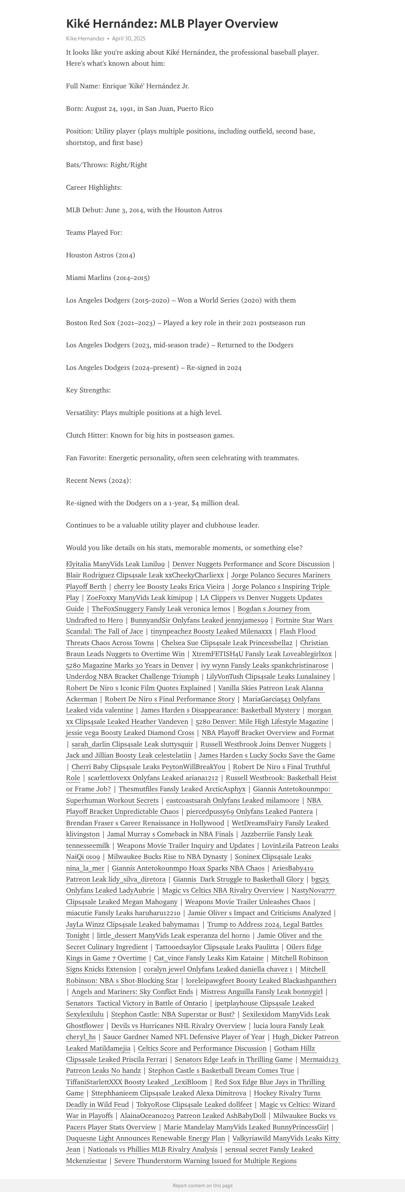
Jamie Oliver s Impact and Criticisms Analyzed (259, 912)
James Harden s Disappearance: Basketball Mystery (220, 710)
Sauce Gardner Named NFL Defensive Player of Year (184, 1036)
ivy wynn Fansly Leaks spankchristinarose (265, 665)
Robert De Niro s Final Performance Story (170, 699)
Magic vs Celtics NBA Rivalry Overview (223, 890)
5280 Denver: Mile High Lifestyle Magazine (262, 721)
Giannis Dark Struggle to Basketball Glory (238, 879)
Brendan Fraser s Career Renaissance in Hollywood (145, 823)
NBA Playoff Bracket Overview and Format (268, 732)
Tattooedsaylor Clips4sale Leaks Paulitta (217, 947)
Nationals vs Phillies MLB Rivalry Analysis (153, 1149)
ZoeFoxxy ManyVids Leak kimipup (140, 597)
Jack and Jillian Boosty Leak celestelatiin (128, 755)
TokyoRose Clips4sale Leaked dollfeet (194, 1104)
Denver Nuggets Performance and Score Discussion (251, 564)
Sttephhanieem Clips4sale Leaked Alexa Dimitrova (168, 1093)
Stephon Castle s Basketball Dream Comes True (221, 1070)
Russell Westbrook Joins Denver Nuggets (263, 744)
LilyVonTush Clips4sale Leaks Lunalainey (268, 676)
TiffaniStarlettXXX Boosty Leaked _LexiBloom (136, 1082)
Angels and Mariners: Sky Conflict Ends (132, 991)
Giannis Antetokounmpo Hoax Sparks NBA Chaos (188, 868)
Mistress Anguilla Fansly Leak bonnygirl (262, 991)
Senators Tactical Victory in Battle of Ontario (136, 1003)
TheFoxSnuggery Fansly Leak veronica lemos (161, 608)
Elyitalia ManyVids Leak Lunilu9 (115, 564)
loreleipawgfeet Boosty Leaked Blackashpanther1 (261, 980)
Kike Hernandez (85, 38)
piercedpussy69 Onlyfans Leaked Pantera (249, 811)
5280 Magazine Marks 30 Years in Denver (129, 665)
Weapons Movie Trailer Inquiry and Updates (185, 845)
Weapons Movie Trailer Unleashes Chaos (247, 901)
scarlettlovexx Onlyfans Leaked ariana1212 (153, 777)
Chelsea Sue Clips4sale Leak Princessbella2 (227, 642)
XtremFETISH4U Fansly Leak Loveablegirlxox (262, 653)
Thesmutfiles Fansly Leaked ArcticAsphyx (182, 789)
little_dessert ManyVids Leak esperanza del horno (173, 935)
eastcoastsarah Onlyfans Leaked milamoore (232, 800)
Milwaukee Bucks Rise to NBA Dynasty (167, 856)
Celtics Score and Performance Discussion (202, 1048)
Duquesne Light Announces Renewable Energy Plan (145, 1138)
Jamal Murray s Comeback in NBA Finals (170, 834)
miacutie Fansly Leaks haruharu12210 (123, 912)
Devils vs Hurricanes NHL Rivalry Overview (178, 1025)
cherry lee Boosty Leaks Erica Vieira (169, 586)
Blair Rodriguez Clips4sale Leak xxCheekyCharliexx (145, 575)
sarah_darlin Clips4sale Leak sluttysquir (132, 744)
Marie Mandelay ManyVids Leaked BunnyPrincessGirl (246, 1127)
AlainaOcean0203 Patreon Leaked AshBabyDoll (193, 1115)
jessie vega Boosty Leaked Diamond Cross (130, 732)
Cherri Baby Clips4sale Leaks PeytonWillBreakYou (148, 766)
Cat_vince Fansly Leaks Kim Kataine (209, 958)
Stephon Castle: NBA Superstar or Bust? (173, 1014)
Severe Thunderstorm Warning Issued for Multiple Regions (205, 1160)
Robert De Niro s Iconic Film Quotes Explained (138, 688)
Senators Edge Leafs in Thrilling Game (234, 1059)
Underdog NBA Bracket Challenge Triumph (132, 676)
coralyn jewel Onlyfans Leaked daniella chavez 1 (218, 969)
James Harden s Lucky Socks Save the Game (267, 755)
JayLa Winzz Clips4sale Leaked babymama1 (133, 924)
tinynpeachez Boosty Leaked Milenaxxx (211, 631)
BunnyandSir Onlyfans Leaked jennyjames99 (199, 620)
